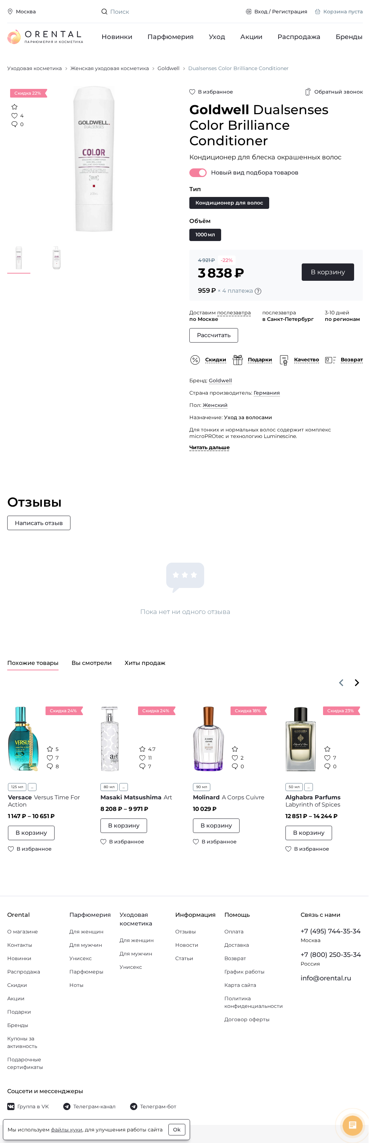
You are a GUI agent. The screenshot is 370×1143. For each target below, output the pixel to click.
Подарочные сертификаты (25, 1063)
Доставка (236, 945)
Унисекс (80, 958)
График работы (244, 971)
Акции (251, 37)
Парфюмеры (86, 971)
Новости (186, 945)
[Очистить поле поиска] (234, 11)
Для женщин (86, 931)
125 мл (17, 787)
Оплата (234, 931)
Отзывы (185, 931)
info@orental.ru (326, 978)
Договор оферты (247, 1019)
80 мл (109, 787)
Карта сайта (240, 985)
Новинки (117, 37)
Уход (217, 37)
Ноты (76, 985)
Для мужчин (85, 945)
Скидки (17, 985)
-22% (227, 260)
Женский (215, 405)
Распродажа (299, 37)
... (32, 787)
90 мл (201, 787)
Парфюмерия (170, 37)
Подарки (19, 1012)
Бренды (349, 37)
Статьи (184, 958)
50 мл (294, 787)
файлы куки (66, 1129)
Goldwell (220, 380)
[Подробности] (258, 291)
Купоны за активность (22, 1042)
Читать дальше (209, 447)
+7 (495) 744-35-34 (331, 931)
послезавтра (234, 312)
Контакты (19, 945)
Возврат (235, 958)
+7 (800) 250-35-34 (331, 955)
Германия (267, 393)
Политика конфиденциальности (253, 1002)
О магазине (22, 931)
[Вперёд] (357, 682)
